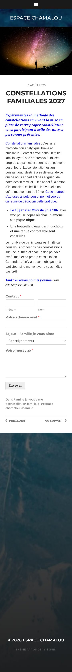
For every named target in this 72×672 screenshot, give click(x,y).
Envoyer (15, 385)
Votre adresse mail (22, 317)
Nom (41, 309)
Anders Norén (44, 649)
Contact (13, 296)
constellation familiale (23, 404)
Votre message (19, 350)
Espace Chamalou (36, 18)
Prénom (11, 309)
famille (28, 408)
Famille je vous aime (28, 399)
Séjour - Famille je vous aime (30, 334)
